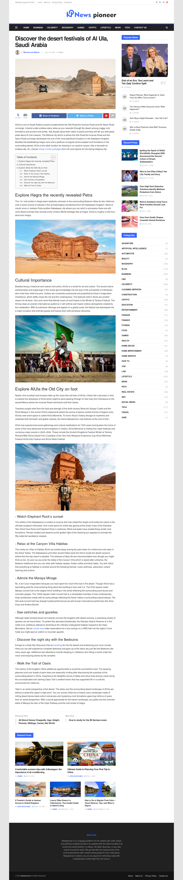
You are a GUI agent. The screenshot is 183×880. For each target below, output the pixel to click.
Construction (129, 294)
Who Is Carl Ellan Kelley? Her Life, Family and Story (153, 173)
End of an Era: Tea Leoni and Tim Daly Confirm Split (137, 82)
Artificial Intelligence (134, 248)
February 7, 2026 (66, 809)
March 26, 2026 (39, 806)
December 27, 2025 (102, 809)
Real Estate (128, 391)
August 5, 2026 (147, 195)
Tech (127, 27)
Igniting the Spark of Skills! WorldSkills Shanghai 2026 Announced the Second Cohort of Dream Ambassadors (152, 156)
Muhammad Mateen (31, 52)
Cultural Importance (27, 164)
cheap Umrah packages (50, 149)
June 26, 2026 (146, 224)
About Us (47, 2)
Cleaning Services (131, 289)
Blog (124, 269)
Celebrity (52, 27)
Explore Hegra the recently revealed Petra (37, 161)
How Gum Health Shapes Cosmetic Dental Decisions (152, 219)
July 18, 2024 (50, 52)
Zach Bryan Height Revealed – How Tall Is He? (149, 118)
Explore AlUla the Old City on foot (33, 167)
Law (124, 371)
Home (40, 2)
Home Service (129, 356)
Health (125, 340)
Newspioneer (26, 876)
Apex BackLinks (76, 776)
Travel (60, 52)
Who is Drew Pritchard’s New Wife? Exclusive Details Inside (148, 128)
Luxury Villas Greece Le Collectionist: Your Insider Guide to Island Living (64, 803)
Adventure (127, 243)
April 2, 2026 (90, 776)
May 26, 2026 (29, 776)
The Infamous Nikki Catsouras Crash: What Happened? (147, 108)
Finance (126, 320)
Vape (124, 417)
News (118, 27)
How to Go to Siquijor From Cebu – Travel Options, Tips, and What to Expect (100, 803)
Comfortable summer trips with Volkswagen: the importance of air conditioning (38, 771)
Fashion (126, 315)
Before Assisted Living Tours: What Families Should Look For (154, 204)
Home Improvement (132, 350)
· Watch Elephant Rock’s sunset (35, 170)
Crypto (92, 27)
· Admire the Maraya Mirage (33, 176)
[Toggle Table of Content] (52, 157)
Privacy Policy (57, 2)
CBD (124, 279)
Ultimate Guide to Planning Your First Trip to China (88, 771)
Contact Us (68, 2)
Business (38, 27)
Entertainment (130, 309)
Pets (124, 386)
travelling (57, 645)
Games (80, 27)
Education (127, 304)
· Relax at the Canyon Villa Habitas (36, 173)
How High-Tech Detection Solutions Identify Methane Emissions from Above (152, 189)
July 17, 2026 (146, 211)
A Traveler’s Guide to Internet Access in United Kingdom (28, 801)
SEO (124, 397)
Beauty (125, 258)
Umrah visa (38, 628)
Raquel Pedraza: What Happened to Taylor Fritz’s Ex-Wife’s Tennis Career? (147, 96)
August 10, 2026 (147, 178)
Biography (67, 27)
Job (124, 366)
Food (124, 330)
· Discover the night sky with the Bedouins (39, 182)
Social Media (128, 402)
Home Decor (128, 345)
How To (125, 361)
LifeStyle (106, 27)
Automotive (128, 253)
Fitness (126, 325)
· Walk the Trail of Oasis (32, 185)
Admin (19, 776)
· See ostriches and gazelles (33, 179)
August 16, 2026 (147, 165)
